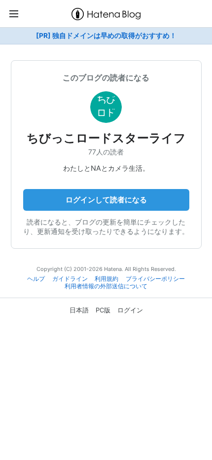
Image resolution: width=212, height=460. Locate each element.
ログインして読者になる (106, 199)
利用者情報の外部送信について (106, 286)
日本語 (79, 310)
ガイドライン (70, 278)
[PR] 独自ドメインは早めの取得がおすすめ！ (106, 35)
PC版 (103, 310)
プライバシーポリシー (155, 278)
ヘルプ (36, 278)
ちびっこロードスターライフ (106, 138)
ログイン (130, 310)
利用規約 (106, 278)
